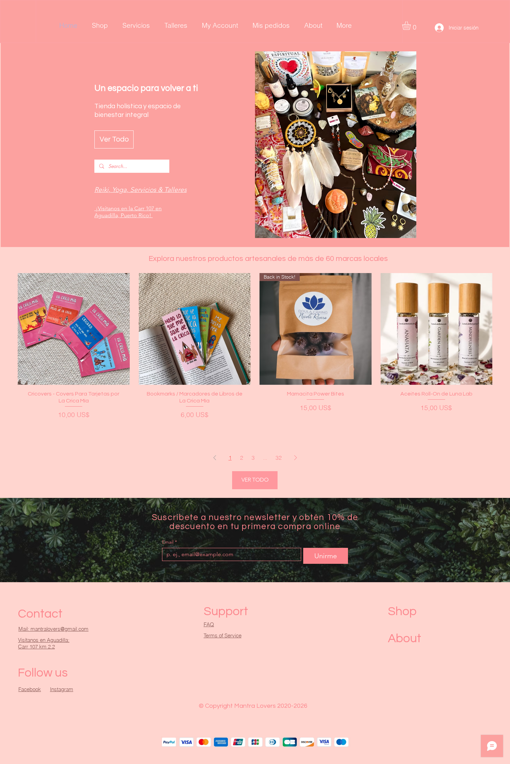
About (404, 638)
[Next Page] (295, 458)
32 (278, 457)
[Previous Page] (215, 458)
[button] (411, 25)
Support (226, 611)
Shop (402, 611)
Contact (40, 614)
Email (169, 542)
